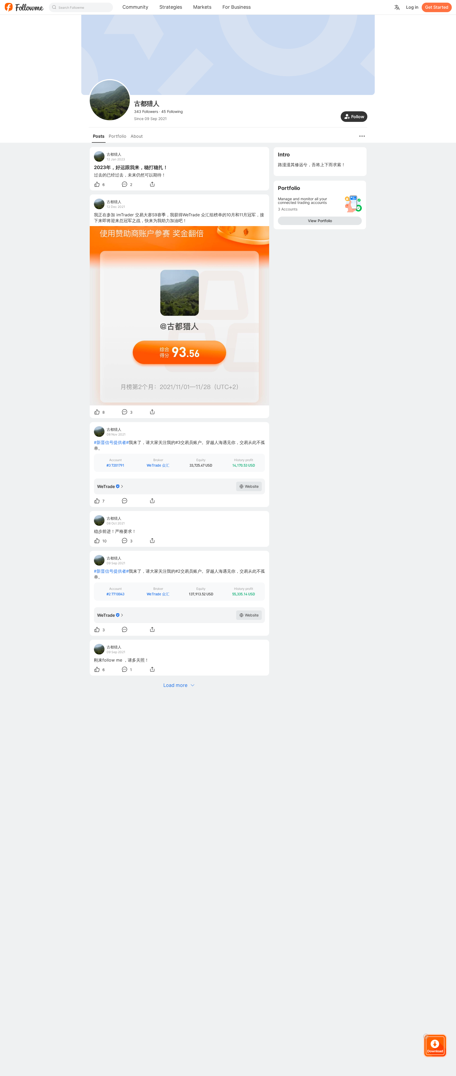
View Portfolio (320, 220)
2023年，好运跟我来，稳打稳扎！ (131, 167)
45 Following (172, 111)
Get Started (436, 7)
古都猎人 (114, 154)
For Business (236, 7)
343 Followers (146, 111)
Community (135, 7)
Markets (202, 7)
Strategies (170, 7)
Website (252, 486)
